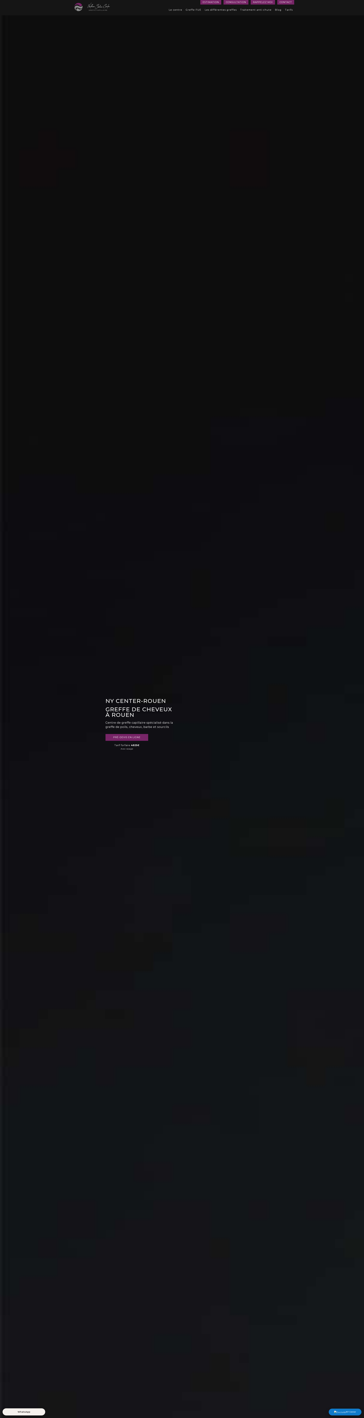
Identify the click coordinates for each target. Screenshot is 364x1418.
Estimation (211, 2)
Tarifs (289, 10)
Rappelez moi (263, 2)
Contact (286, 2)
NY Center (351, 1412)
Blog (278, 10)
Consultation (236, 2)
